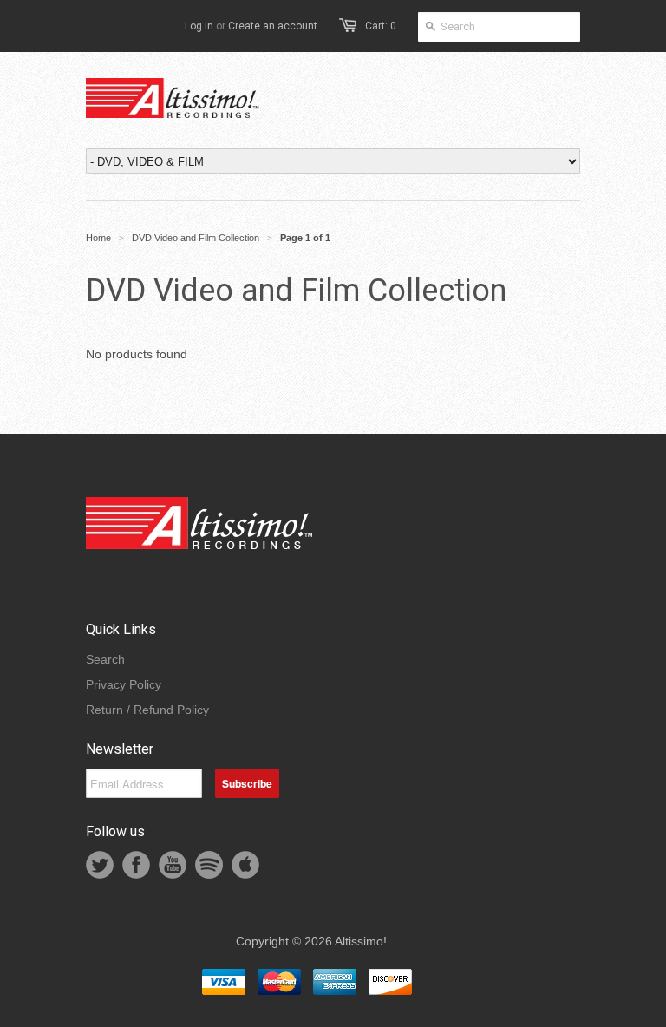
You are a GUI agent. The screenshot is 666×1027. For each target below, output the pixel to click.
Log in (199, 26)
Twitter (100, 865)
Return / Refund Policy (147, 709)
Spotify (209, 865)
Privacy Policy (123, 684)
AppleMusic (245, 865)
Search (105, 659)
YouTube (172, 865)
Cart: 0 (380, 26)
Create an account (272, 26)
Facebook (136, 865)
